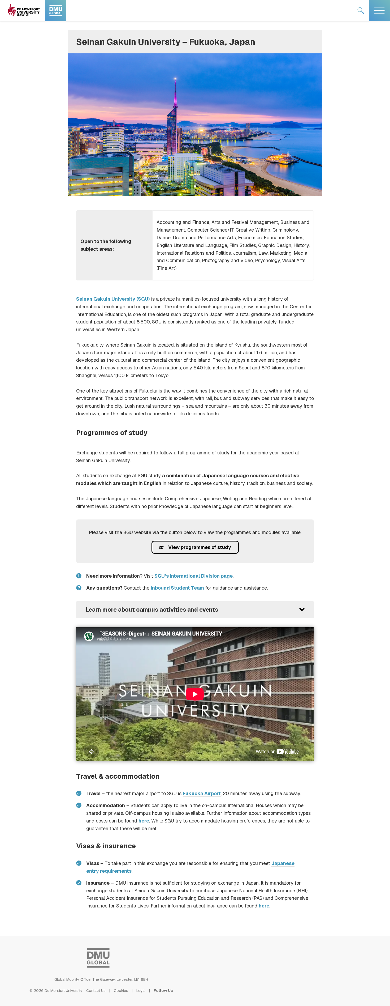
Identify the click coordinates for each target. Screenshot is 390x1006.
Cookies (121, 990)
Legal (140, 990)
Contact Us (96, 990)
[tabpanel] (195, 124)
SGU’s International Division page (193, 576)
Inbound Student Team (177, 588)
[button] (195, 609)
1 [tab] (195, 186)
